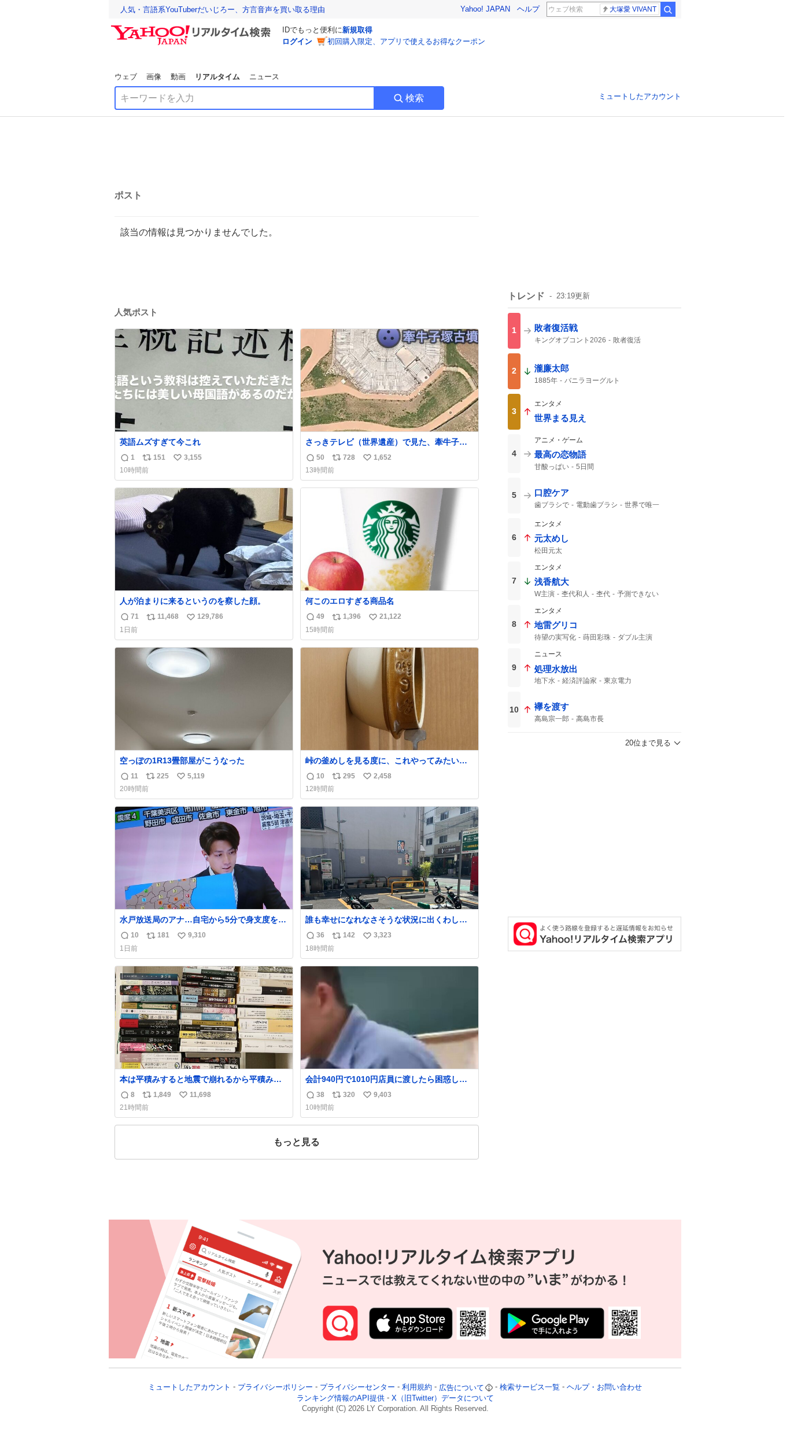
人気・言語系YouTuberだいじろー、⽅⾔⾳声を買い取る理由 (222, 9)
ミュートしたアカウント (640, 96)
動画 (178, 76)
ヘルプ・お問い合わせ (604, 1387)
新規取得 (357, 29)
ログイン (297, 41)
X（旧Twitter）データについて (443, 1398)
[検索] (667, 9)
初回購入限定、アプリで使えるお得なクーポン (406, 41)
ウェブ (126, 76)
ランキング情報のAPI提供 (341, 1398)
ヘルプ (528, 9)
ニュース (264, 76)
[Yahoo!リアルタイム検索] (192, 28)
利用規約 (417, 1387)
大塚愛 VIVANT (633, 9)
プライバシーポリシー (275, 1387)
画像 (153, 76)
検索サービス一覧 (530, 1387)
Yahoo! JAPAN (485, 9)
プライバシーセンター (357, 1387)
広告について (461, 1387)
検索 (414, 98)
